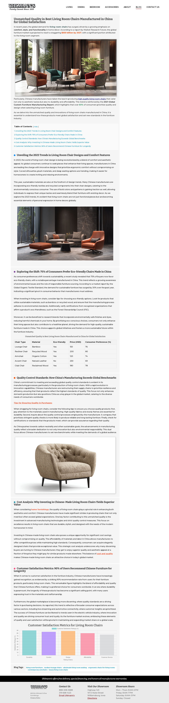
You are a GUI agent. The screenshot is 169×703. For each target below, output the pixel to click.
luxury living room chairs (58, 670)
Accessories (112, 7)
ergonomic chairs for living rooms (101, 667)
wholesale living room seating (75, 667)
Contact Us (152, 7)
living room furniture (34, 667)
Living (69, 7)
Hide (36, 127)
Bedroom (95, 7)
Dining (81, 7)
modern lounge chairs (53, 667)
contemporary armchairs (37, 670)
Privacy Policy (35, 698)
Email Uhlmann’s (67, 695)
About (127, 7)
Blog (138, 7)
